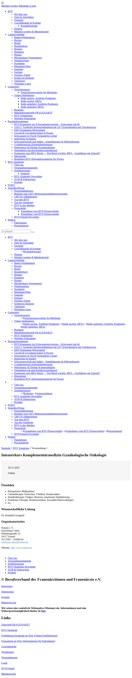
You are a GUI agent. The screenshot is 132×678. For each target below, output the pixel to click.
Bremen (18, 49)
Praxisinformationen (18, 121)
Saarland (18, 69)
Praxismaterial (21, 225)
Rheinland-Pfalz (22, 66)
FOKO (11, 185)
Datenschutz (7, 591)
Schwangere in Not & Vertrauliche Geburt (35, 136)
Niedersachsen (21, 60)
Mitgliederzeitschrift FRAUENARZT (33, 112)
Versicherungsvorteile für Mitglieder (39, 92)
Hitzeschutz (20, 156)
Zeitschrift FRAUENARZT (15, 624)
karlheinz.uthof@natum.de (14, 542)
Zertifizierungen (22, 170)
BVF (10, 11)
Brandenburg (21, 46)
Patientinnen (20, 222)
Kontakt (18, 182)
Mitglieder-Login (27, 6)
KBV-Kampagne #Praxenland (29, 130)
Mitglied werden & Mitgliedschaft (31, 31)
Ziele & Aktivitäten (24, 17)
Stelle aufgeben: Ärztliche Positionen (39, 104)
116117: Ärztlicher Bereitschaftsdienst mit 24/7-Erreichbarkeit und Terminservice (55, 127)
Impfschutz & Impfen (25, 138)
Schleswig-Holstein (24, 78)
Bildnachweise (8, 602)
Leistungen (13, 86)
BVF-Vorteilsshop (23, 115)
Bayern (18, 40)
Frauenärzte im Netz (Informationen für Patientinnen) (28, 641)
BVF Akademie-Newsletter (28, 176)
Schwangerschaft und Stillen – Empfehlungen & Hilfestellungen (46, 141)
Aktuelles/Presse (16, 188)
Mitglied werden (9, 6)
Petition (11, 219)
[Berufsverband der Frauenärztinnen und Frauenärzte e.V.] (2, 3)
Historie (18, 28)
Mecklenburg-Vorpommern (28, 57)
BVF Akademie (16, 162)
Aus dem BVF (21, 199)
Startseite (5, 448)
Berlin (17, 43)
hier (43, 611)
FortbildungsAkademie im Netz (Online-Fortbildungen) (29, 635)
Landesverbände (16, 34)
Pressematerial (115, 431)
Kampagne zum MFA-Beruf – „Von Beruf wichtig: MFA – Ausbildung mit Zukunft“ (57, 153)
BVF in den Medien (24, 205)
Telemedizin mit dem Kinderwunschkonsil (35, 150)
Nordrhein (19, 63)
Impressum (6, 586)
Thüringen (19, 80)
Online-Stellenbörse (24, 95)
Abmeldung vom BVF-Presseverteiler (40, 214)
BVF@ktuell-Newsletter (26, 217)
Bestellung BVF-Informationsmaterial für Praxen (39, 159)
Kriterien (25, 173)
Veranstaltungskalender (26, 167)
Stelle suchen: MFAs (31, 101)
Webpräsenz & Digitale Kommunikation (34, 147)
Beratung (19, 109)
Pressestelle (20, 208)
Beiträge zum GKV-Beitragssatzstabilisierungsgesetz (41, 193)
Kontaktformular (29, 25)
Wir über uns (20, 14)
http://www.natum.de (21, 547)
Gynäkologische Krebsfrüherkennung (33, 144)
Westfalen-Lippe (22, 83)
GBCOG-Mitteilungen (25, 196)
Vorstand (18, 20)
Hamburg (19, 52)
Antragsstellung (44, 393)
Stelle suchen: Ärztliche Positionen (38, 98)
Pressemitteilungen (23, 191)
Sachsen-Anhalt (22, 75)
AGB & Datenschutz (25, 179)
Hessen (18, 54)
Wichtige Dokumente (25, 118)
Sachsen (18, 72)
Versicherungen (22, 89)
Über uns (19, 164)
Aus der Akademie (23, 202)
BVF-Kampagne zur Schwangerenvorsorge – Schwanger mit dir (47, 124)
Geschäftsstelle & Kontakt (27, 23)
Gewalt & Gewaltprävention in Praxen (33, 133)
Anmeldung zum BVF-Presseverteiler (40, 211)
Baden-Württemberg (24, 37)
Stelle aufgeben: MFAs (32, 107)
